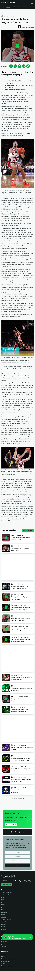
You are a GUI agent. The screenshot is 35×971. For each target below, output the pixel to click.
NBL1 (2, 907)
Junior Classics (6, 919)
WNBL (3, 905)
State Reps (4, 922)
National (4, 909)
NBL (2, 902)
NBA (2, 897)
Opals (3, 914)
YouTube (4, 946)
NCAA (3, 927)
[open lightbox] (17, 46)
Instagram (4, 941)
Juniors (3, 917)
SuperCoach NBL (6, 892)
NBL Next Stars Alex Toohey (11, 126)
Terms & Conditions (7, 959)
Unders (3, 924)
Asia (2, 932)
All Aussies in (5, 895)
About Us (4, 954)
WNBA (3, 900)
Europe (3, 929)
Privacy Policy (5, 961)
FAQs (3, 956)
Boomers (4, 912)
